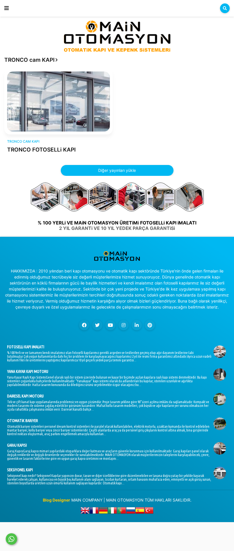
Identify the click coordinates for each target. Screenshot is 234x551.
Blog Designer (56, 500)
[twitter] (97, 325)
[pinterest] (150, 325)
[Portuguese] (121, 512)
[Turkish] (149, 512)
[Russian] (130, 512)
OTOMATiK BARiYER (22, 420)
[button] (6, 8)
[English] (85, 512)
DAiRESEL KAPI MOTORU (25, 396)
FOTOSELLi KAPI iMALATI (25, 347)
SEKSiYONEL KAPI (20, 470)
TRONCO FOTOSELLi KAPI (41, 149)
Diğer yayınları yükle (117, 170)
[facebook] (84, 325)
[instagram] (123, 325)
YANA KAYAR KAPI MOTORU (27, 371)
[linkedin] (137, 325)
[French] (94, 512)
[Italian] (112, 512)
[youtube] (110, 325)
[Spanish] (139, 512)
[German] (103, 512)
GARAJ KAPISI (17, 445)
